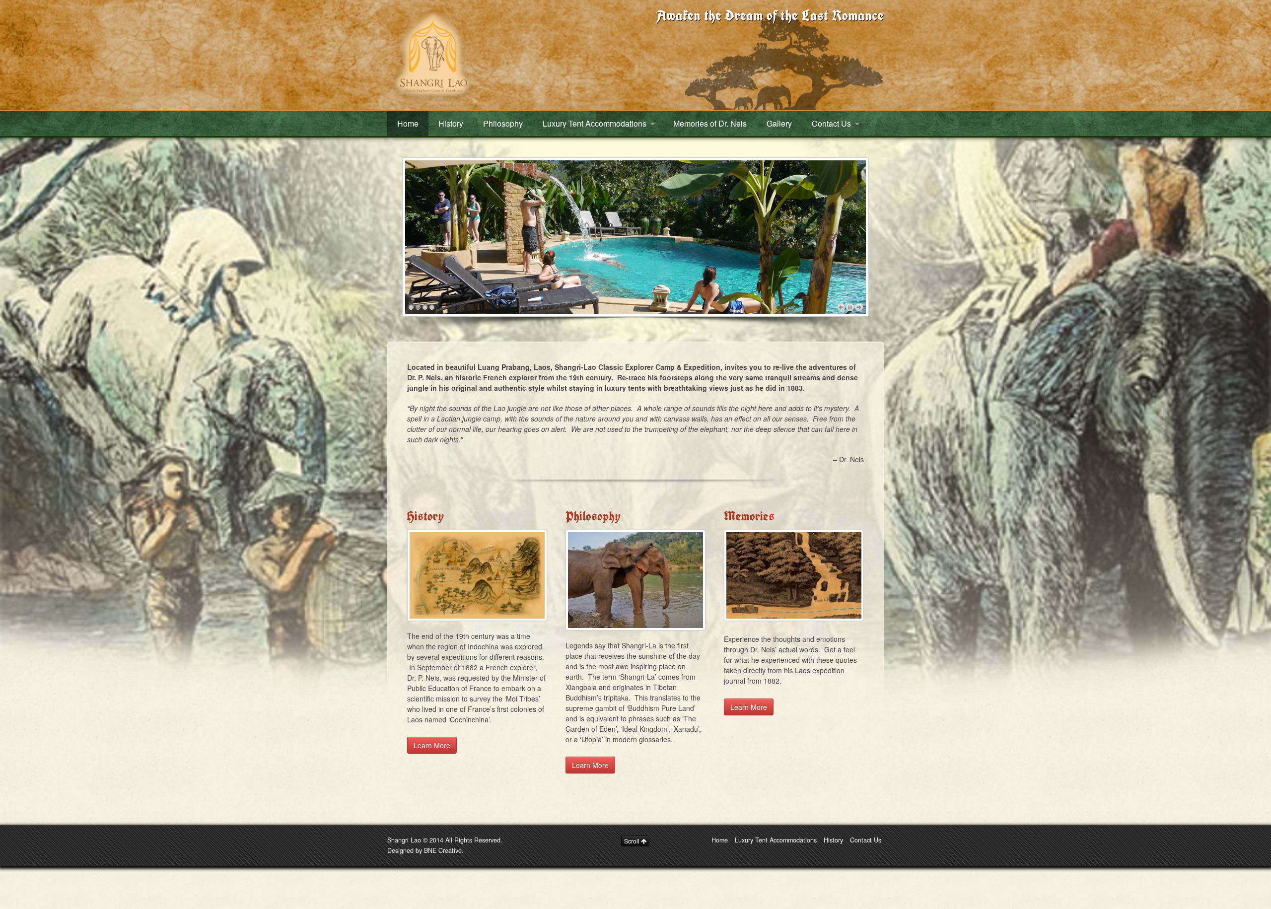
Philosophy (503, 123)
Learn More (432, 745)
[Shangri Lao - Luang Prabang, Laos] (432, 54)
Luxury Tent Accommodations (594, 123)
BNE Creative (443, 850)
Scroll (632, 841)
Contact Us (831, 123)
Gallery (779, 123)
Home (408, 123)
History (450, 123)
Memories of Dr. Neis (710, 123)
